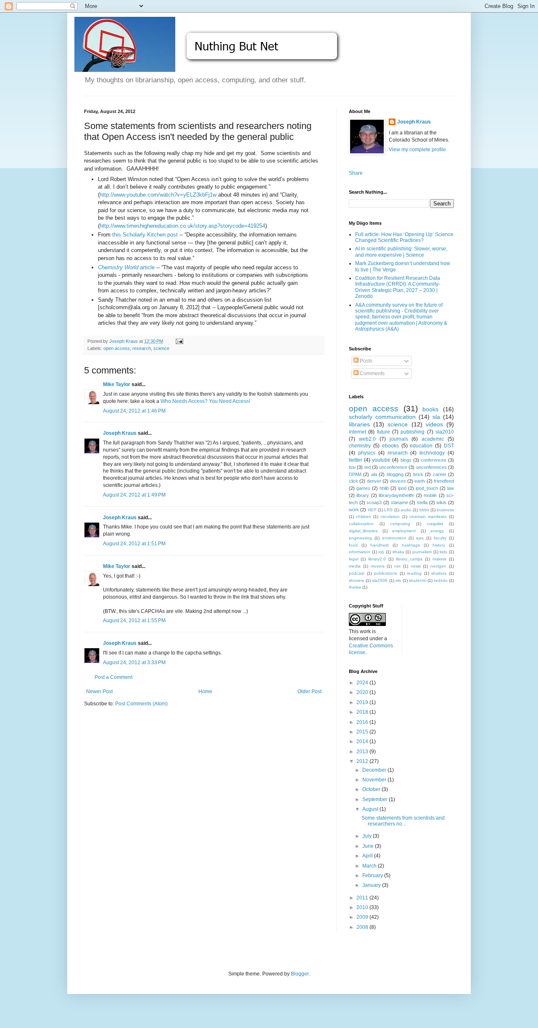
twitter (355, 460)
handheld (379, 545)
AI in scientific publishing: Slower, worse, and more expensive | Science (401, 252)
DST (449, 446)
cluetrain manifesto (428, 516)
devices (398, 481)
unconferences (431, 467)
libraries (359, 424)
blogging (395, 474)
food (353, 545)
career (439, 474)
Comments (372, 373)
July (367, 836)
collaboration (361, 523)
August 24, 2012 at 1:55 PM (134, 620)
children (363, 516)
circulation (390, 516)
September (375, 799)
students (417, 580)
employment (404, 530)
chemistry (360, 446)
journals (399, 439)
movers (378, 566)
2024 (362, 683)
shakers (438, 573)
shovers (356, 580)
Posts (365, 361)
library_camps (409, 559)
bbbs (424, 509)
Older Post (310, 691)
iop (381, 551)
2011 (362, 898)
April (368, 856)
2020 (362, 692)
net (397, 566)
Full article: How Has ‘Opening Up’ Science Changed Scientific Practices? (404, 237)
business (445, 509)
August (371, 809)
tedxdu (441, 580)
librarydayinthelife (396, 495)
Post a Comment (113, 677)
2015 (362, 732)
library (362, 495)
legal (353, 559)
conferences (433, 460)
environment (394, 538)
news (416, 566)
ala (374, 474)
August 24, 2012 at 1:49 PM (134, 495)
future (383, 432)
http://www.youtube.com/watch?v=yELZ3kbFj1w (158, 195)
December (375, 770)
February (373, 875)
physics (366, 453)
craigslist (435, 523)
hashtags (411, 545)
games (363, 488)
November (375, 780)
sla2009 (380, 580)
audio (406, 509)
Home (205, 691)
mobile (430, 495)
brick (418, 474)
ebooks (390, 446)
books (430, 409)
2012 (362, 761)
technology (432, 453)
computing (400, 523)
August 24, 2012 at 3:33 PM (134, 662)
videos (434, 424)
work (354, 509)
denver (374, 481)
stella (422, 502)
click (353, 481)
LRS (388, 509)
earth (419, 481)
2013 (362, 752)
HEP (372, 509)
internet (357, 432)
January (372, 885)
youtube (381, 460)
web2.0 (367, 439)
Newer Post (99, 691)
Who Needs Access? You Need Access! (205, 401)
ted (367, 467)
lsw (352, 467)
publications (385, 573)
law (450, 488)
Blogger (300, 974)
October (372, 789)
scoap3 (374, 502)
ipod (402, 488)
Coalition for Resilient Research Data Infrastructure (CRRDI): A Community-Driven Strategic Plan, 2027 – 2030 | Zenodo (397, 287)
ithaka (398, 551)
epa (420, 538)
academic (433, 439)
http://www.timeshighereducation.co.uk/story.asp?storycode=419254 (182, 226)
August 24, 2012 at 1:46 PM (134, 411)
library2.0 (377, 559)
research (141, 348)
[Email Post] (179, 341)
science (161, 348)
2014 (362, 741)
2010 (362, 907)
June (368, 846)
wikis (441, 502)
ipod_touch (427, 488)
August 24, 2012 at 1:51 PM (134, 544)
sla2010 (444, 432)
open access (116, 348)
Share (356, 173)
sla (436, 416)
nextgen (438, 566)
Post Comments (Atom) (141, 704)
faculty (440, 538)
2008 (362, 927)
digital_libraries (363, 530)
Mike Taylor (116, 384)
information (359, 551)
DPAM (355, 474)
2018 (362, 712)
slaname (399, 502)
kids (443, 551)
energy (437, 530)
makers (439, 559)
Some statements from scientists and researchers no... (403, 821)
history (439, 545)
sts (398, 580)
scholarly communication (382, 416)
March (370, 866)
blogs (406, 460)
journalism (422, 551)
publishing (413, 432)
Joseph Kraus (120, 433)
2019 (362, 702)
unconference (393, 467)
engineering (360, 538)
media (355, 566)
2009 (362, 917)
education (421, 446)
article (126, 267)
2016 (362, 722)
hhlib (384, 488)
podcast (356, 573)
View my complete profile (417, 149)
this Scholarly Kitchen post (145, 234)
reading (414, 573)
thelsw (355, 587)
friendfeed (444, 481)
